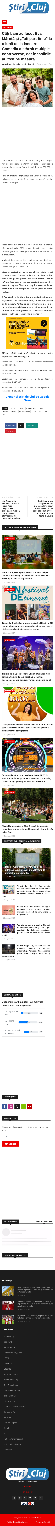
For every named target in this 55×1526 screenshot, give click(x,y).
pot (4, 415)
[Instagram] (20, 1498)
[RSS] (41, 1498)
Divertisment (7, 27)
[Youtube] (35, 1498)
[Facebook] (14, 1498)
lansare (13, 411)
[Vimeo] (30, 1498)
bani (45, 411)
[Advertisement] (27, 132)
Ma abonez (10, 1144)
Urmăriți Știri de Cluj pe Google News (28, 398)
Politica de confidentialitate (17, 1522)
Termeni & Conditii (43, 1522)
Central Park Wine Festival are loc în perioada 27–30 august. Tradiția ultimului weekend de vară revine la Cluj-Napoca (34, 910)
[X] (25, 1498)
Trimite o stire (27, 1492)
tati (40, 411)
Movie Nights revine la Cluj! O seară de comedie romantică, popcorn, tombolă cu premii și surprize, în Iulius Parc (27, 829)
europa (12, 408)
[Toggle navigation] (4, 22)
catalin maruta (24, 411)
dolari (42, 408)
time (34, 411)
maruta (5, 411)
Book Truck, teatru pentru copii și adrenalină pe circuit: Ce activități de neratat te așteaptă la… (25, 870)
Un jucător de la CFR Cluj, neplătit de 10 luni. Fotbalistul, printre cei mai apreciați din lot (35, 1317)
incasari (20, 408)
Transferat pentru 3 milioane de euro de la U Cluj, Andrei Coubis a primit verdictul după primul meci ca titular (35, 1304)
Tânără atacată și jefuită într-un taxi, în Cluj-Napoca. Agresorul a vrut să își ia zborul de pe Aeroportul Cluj (35, 1289)
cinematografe (31, 408)
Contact (27, 1486)
